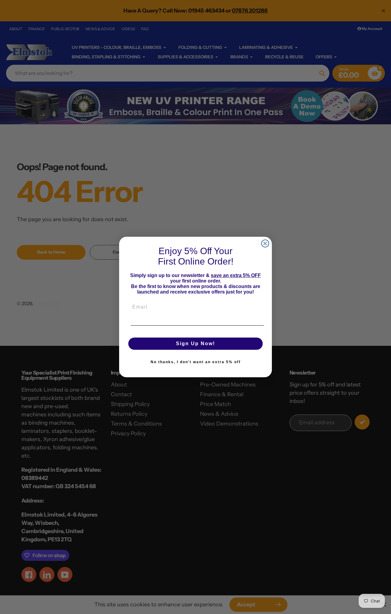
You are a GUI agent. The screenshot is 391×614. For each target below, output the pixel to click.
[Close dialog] (265, 243)
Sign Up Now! (195, 343)
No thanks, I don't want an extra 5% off (196, 362)
